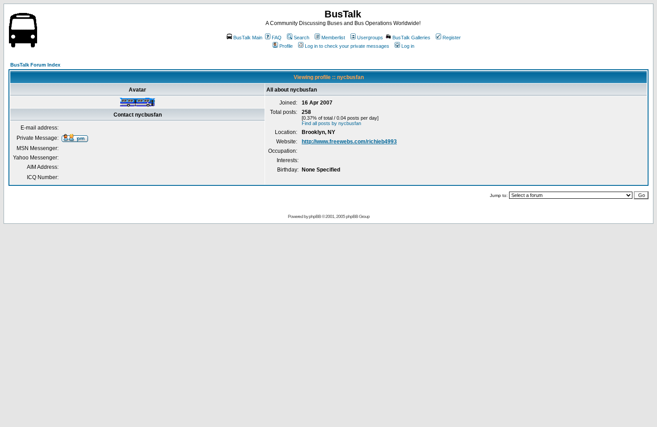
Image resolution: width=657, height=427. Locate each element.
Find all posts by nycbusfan (331, 123)
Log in (407, 46)
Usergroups (370, 37)
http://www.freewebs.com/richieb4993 (349, 141)
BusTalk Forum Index (35, 64)
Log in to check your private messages (347, 46)
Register (451, 37)
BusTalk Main (247, 37)
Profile (286, 46)
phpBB (315, 216)
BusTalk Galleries (411, 37)
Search (301, 37)
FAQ (277, 37)
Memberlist (333, 37)
